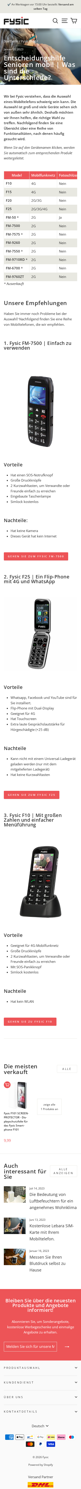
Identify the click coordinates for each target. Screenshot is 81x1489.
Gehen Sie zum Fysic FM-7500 (36, 556)
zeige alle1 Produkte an (49, 1107)
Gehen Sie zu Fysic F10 (30, 1021)
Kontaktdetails (21, 1411)
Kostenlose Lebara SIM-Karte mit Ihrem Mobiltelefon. (51, 1232)
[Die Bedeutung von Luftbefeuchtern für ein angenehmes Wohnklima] (15, 1194)
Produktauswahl (22, 1368)
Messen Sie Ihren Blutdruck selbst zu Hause (47, 1263)
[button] (11, 1133)
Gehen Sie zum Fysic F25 (31, 794)
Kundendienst (19, 1382)
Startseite (11, 41)
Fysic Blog (28, 41)
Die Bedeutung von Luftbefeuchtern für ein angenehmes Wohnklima (53, 1201)
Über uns (13, 1397)
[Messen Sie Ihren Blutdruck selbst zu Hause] (15, 1257)
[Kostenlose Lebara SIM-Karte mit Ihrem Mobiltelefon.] (15, 1226)
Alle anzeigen (63, 1171)
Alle (67, 1069)
